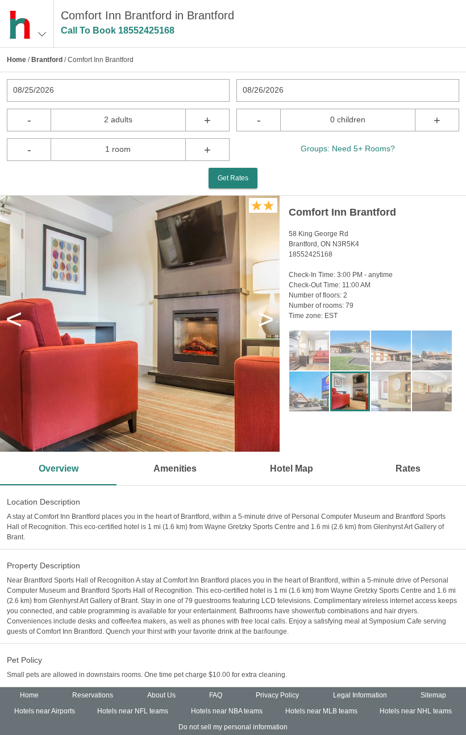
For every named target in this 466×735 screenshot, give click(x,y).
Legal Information (360, 695)
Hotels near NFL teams (132, 711)
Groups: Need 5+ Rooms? (348, 148)
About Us (161, 695)
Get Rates (233, 178)
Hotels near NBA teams (227, 711)
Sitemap (433, 695)
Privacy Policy (277, 695)
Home (16, 60)
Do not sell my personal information (233, 727)
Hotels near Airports (44, 711)
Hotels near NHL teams (416, 711)
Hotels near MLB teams (321, 711)
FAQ (215, 695)
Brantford (47, 60)
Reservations (92, 695)
